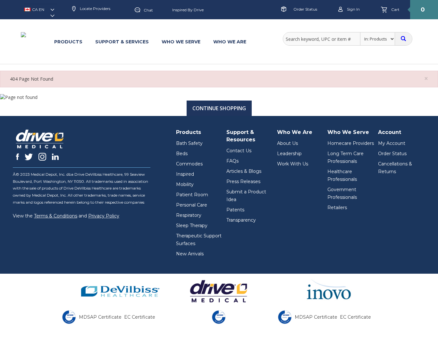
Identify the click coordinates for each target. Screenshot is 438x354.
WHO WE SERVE (181, 42)
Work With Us (292, 164)
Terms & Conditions (55, 216)
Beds (182, 153)
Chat (148, 10)
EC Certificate (139, 317)
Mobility (185, 184)
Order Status (305, 9)
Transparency (241, 220)
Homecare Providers (350, 143)
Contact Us (238, 151)
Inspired (185, 174)
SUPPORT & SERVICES (122, 42)
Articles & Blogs (243, 171)
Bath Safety (189, 143)
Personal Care (191, 205)
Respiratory (188, 215)
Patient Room (192, 195)
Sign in (353, 9)
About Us (287, 143)
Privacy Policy (103, 216)
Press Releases (243, 181)
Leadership (289, 153)
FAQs (232, 161)
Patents (235, 210)
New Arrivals (190, 254)
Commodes (189, 164)
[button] (40, 11)
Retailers (337, 207)
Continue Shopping (219, 108)
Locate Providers (94, 8)
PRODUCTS (68, 42)
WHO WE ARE (229, 42)
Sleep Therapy (191, 225)
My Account (391, 143)
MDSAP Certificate (100, 317)
